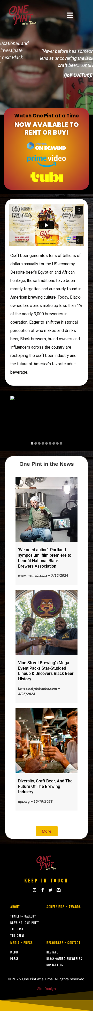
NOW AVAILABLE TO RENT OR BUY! (46, 128)
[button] (69, 15)
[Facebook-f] (42, 890)
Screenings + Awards (64, 907)
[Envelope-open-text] (58, 890)
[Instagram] (34, 890)
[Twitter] (50, 890)
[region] (46, 421)
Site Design (46, 988)
